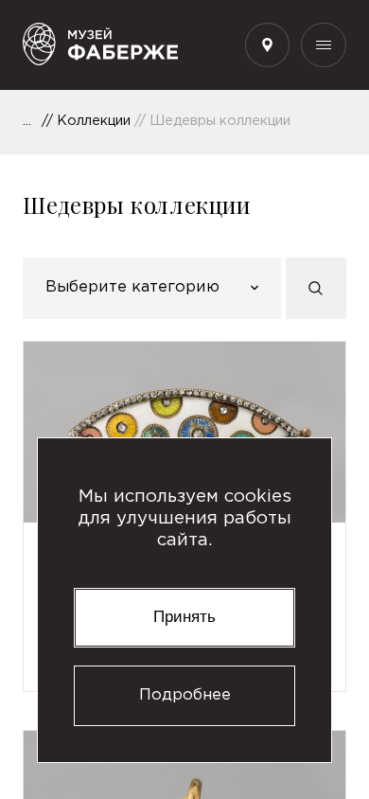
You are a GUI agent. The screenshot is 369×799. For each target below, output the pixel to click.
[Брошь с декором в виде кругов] (184, 432)
